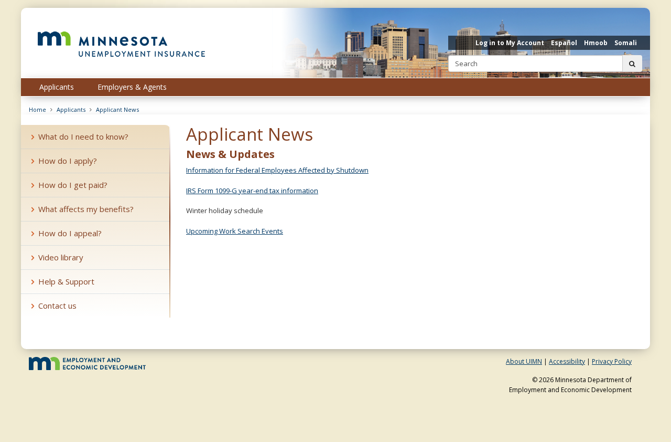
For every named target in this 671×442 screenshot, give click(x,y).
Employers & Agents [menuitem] (132, 87)
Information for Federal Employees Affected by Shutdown (277, 170)
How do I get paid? (72, 185)
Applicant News (117, 109)
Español (564, 42)
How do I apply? (67, 160)
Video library (60, 257)
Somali (625, 42)
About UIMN (524, 361)
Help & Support (66, 281)
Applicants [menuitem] (56, 87)
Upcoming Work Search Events (234, 231)
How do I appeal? (70, 233)
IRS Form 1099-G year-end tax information (252, 190)
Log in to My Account (509, 42)
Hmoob (596, 42)
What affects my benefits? (86, 209)
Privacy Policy (612, 361)
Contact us (57, 305)
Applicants (71, 109)
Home (37, 109)
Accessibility (567, 361)
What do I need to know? (83, 136)
